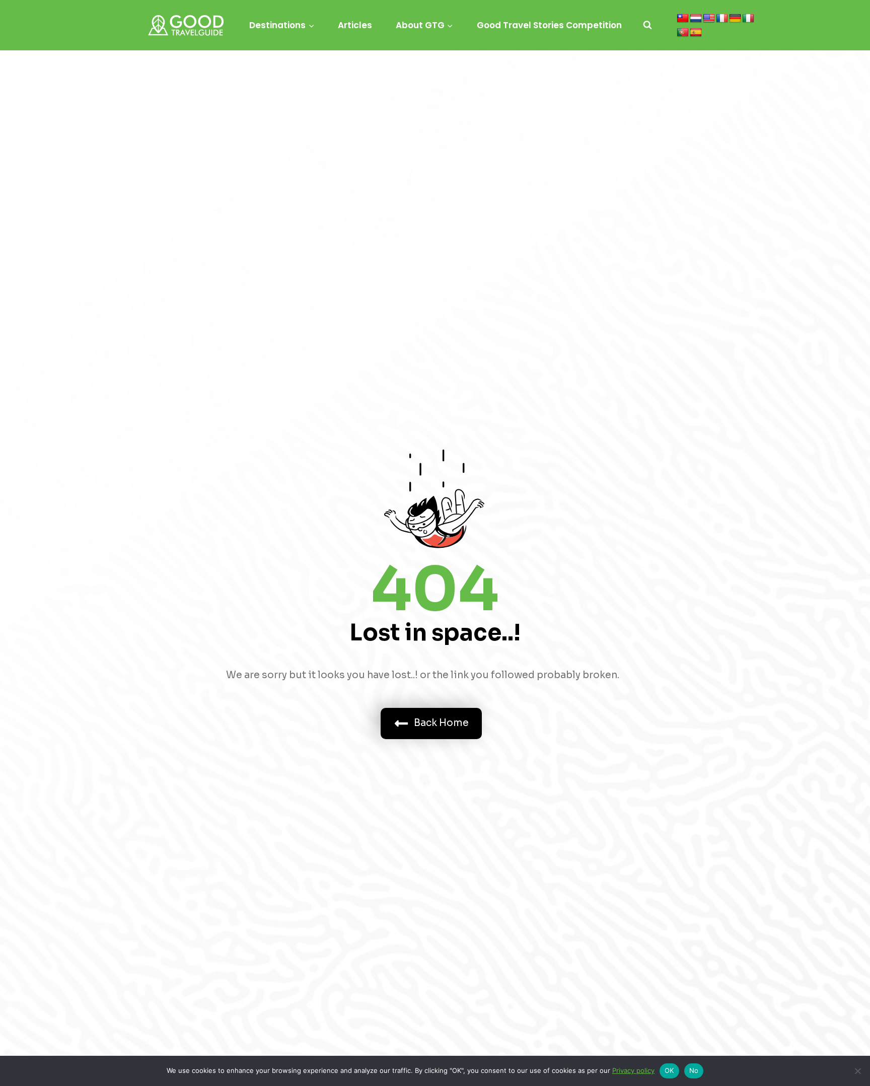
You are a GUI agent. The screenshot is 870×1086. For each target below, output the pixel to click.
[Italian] (748, 19)
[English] (709, 19)
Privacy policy (633, 1070)
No (694, 1070)
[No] (857, 1071)
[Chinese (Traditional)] (683, 19)
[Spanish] (696, 33)
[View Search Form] (647, 25)
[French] (722, 19)
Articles (355, 25)
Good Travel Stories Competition (549, 25)
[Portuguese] (683, 33)
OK (669, 1070)
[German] (735, 19)
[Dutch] (696, 19)
